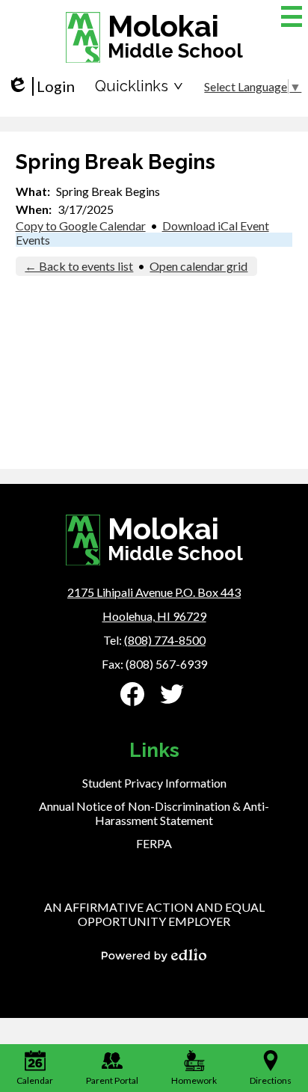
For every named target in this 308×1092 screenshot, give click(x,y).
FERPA (154, 843)
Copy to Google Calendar (81, 225)
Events (33, 240)
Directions (271, 1080)
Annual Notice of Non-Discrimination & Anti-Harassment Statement (154, 813)
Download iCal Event (215, 225)
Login (41, 86)
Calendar (34, 1080)
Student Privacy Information (154, 783)
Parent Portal (112, 1080)
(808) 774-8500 (165, 640)
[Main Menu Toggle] (291, 16)
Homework (194, 1080)
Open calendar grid (198, 266)
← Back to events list (79, 266)
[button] (139, 86)
